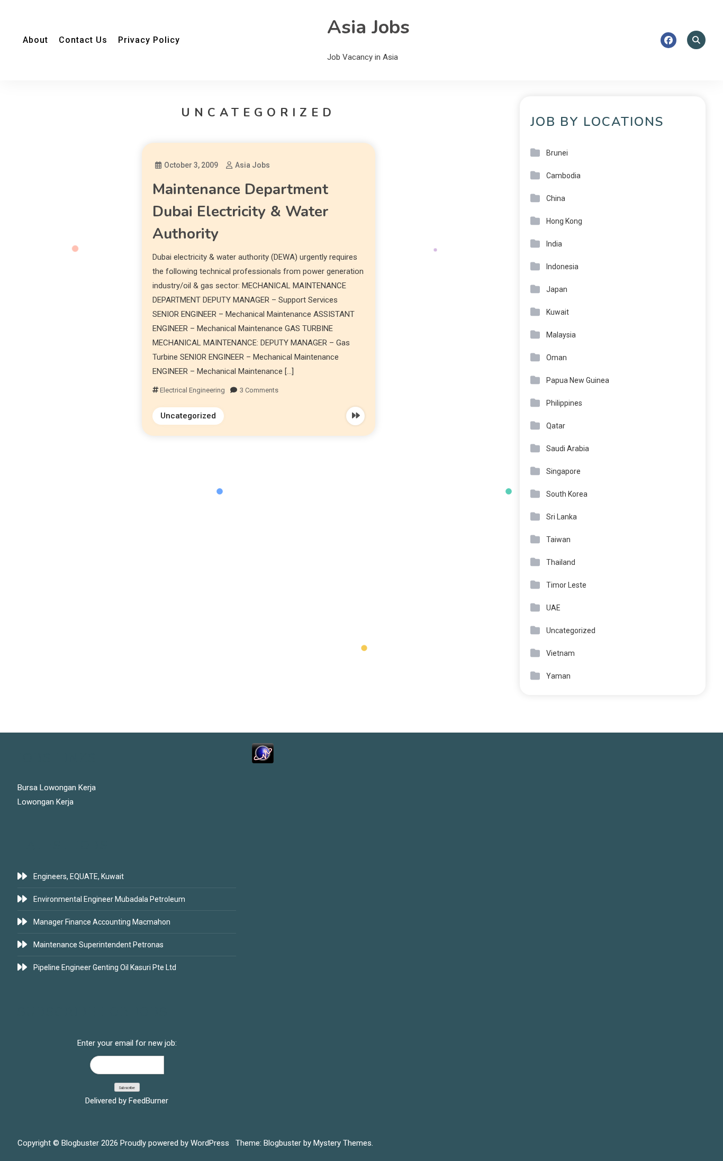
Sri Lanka (561, 517)
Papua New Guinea (577, 380)
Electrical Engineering (192, 390)
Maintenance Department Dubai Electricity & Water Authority (240, 211)
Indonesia (562, 266)
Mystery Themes (342, 1143)
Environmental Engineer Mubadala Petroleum (109, 899)
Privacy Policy (149, 40)
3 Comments (259, 390)
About (35, 40)
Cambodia (563, 175)
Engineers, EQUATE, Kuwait (78, 876)
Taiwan (558, 539)
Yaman (558, 676)
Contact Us (83, 40)
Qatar (555, 426)
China (555, 198)
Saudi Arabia (567, 448)
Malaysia (561, 335)
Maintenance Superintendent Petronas (98, 944)
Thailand (560, 562)
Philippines (564, 403)
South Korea (567, 494)
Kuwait (557, 312)
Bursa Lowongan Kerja (56, 787)
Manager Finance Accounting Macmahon (101, 922)
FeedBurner (148, 1100)
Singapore (563, 471)
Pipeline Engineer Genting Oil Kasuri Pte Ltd (104, 967)
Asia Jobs (368, 27)
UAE (553, 608)
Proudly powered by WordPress (175, 1143)
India (554, 244)
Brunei (557, 153)
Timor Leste (566, 585)
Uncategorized (188, 415)
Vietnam (560, 653)
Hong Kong (564, 221)
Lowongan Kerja (45, 802)
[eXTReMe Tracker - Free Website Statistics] (263, 752)
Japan (556, 289)
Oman (556, 357)
